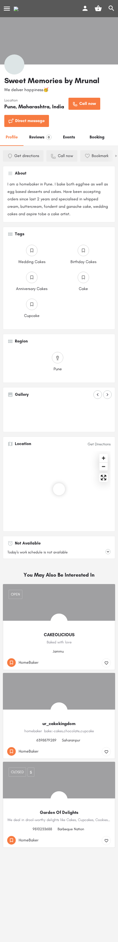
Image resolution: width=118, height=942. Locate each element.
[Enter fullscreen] (103, 477)
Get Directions (99, 444)
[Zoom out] (103, 466)
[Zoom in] (103, 458)
